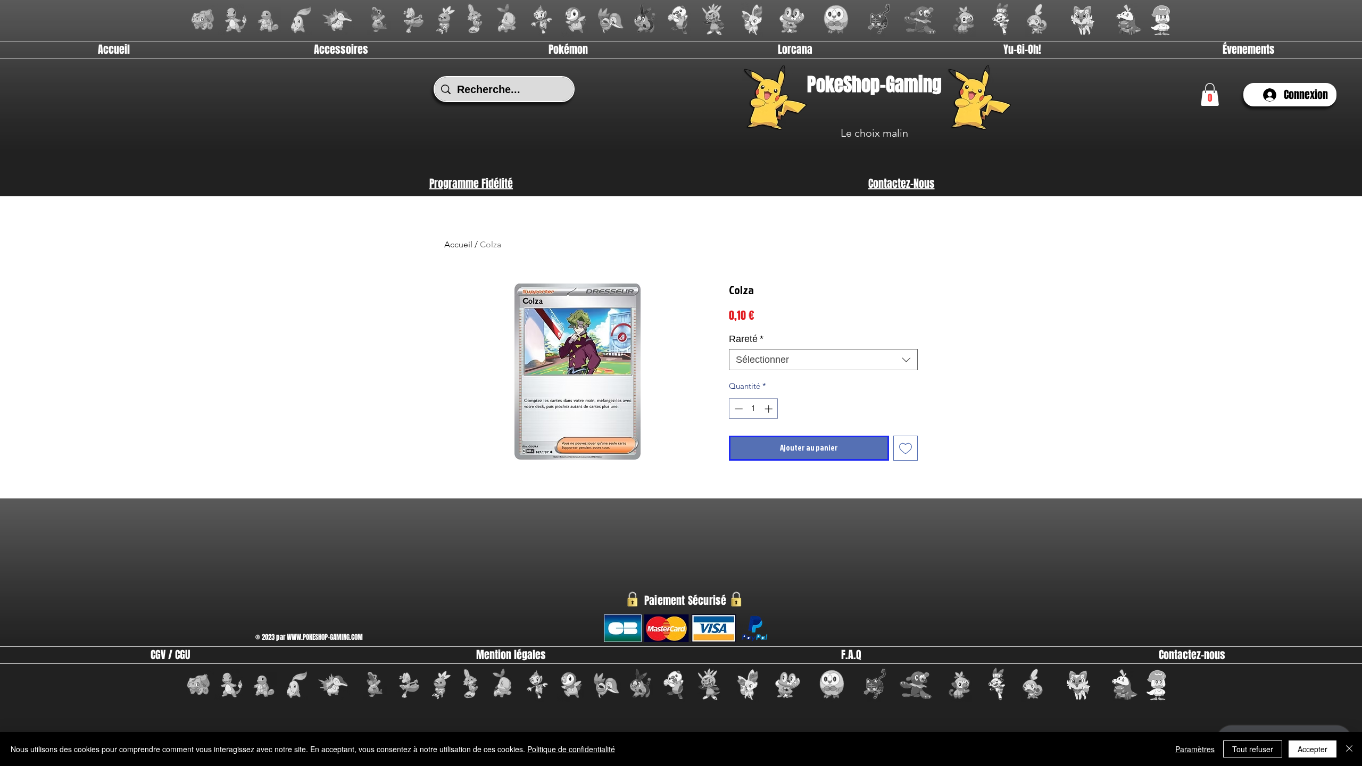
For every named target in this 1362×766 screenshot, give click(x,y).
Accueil (458, 244)
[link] (1209, 94)
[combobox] (823, 359)
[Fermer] (1349, 748)
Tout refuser (1252, 749)
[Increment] (769, 409)
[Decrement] (737, 409)
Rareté (746, 339)
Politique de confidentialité (571, 749)
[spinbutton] (753, 409)
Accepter (1312, 749)
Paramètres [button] (1195, 749)
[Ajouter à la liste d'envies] (905, 448)
